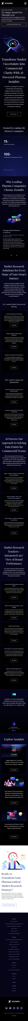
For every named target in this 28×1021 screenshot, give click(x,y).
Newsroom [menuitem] (14, 990)
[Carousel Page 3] (15, 730)
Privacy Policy (14, 1015)
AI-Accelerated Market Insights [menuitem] (14, 933)
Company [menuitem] (14, 985)
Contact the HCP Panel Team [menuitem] (14, 970)
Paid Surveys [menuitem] (14, 965)
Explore (14, 325)
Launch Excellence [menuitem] (14, 921)
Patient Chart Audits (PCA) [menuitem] (14, 944)
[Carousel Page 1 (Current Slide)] (12, 730)
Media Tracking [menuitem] (14, 946)
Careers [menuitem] (14, 982)
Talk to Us (13, 114)
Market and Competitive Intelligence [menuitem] (14, 926)
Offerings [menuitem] (14, 937)
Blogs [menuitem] (14, 976)
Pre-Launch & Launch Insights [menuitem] (14, 954)
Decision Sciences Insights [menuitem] (14, 951)
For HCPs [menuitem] (14, 962)
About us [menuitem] (14, 988)
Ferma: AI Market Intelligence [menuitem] (14, 959)
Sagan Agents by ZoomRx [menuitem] (14, 956)
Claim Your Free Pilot (14, 24)
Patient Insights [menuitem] (14, 928)
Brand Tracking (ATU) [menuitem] (14, 942)
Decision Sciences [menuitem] (14, 931)
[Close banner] (26, 9)
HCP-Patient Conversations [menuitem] (14, 949)
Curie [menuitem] (14, 967)
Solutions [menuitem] (14, 918)
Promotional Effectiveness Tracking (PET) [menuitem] (14, 939)
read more (14, 770)
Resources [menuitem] (14, 973)
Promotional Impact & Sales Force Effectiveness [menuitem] (14, 923)
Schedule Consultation (9, 905)
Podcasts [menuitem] (14, 978)
